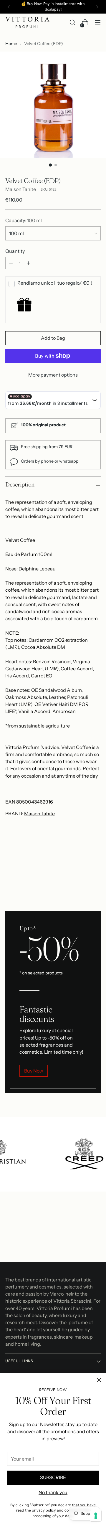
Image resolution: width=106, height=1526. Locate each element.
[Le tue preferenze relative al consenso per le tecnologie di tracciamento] (95, 1515)
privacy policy (44, 1510)
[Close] (99, 1380)
